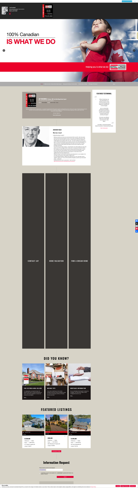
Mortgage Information (93, 83)
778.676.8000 (44, 102)
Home (42, 83)
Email (10, 12)
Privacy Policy (93, 486)
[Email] (136, 226)
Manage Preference (125, 486)
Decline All (133, 486)
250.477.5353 (52, 102)
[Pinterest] (136, 228)
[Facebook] (136, 221)
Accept (117, 486)
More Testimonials (104, 127)
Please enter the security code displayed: (47, 467)
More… (25, 397)
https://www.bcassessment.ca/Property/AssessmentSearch (64, 161)
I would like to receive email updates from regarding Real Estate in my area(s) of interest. (57, 473)
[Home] (48, 10)
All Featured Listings (56, 450)
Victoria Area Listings (82, 83)
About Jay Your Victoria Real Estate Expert (53, 83)
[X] (136, 223)
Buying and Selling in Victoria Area (70, 83)
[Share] (136, 231)
